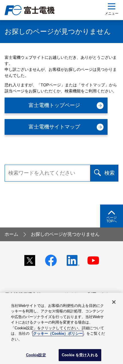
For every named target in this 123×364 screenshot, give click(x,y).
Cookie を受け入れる (80, 355)
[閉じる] (114, 302)
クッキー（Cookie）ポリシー (58, 333)
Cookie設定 (36, 355)
